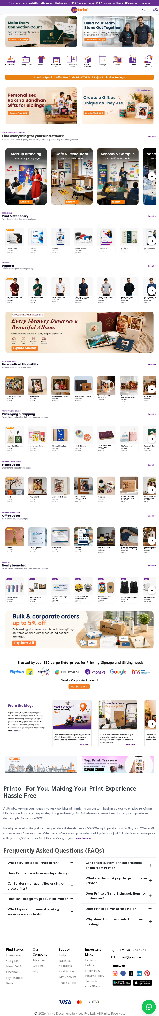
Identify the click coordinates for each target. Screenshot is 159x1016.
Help (62, 955)
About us (39, 960)
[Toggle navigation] (5, 10)
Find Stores (67, 971)
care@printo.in (130, 957)
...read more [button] (82, 838)
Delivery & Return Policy (94, 973)
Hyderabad (14, 978)
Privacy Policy (90, 962)
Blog (36, 971)
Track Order (68, 982)
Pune (9, 983)
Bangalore (13, 955)
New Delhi (13, 966)
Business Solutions (65, 963)
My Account (67, 977)
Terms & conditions (92, 983)
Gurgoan (12, 961)
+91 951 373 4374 (133, 950)
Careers (38, 965)
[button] (154, 10)
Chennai (12, 972)
